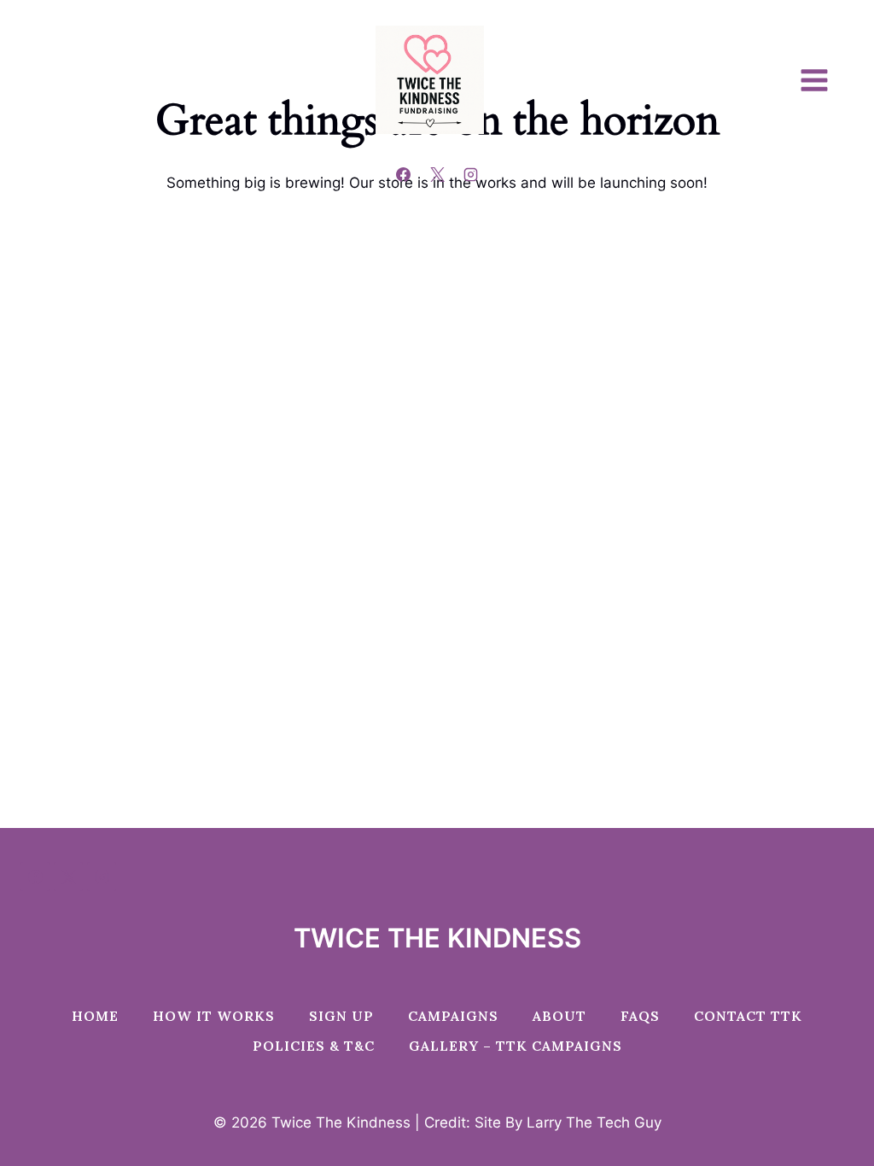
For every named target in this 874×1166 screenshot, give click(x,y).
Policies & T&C (314, 1045)
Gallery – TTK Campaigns (515, 1045)
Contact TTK (748, 1015)
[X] (437, 174)
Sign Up (341, 1015)
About (559, 1015)
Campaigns (453, 1015)
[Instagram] (470, 174)
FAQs (640, 1015)
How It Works (214, 1015)
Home (95, 1015)
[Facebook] (403, 174)
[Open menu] (823, 80)
